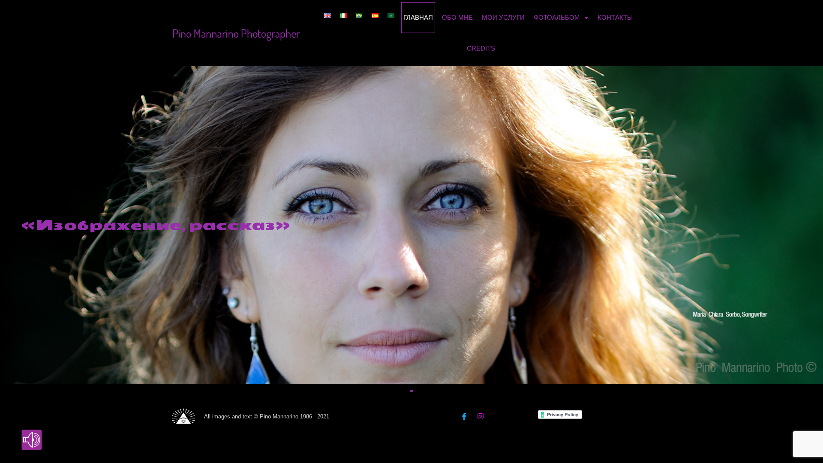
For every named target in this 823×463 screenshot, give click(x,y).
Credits (481, 48)
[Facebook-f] (464, 416)
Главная (418, 17)
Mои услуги (503, 17)
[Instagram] (480, 416)
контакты (615, 17)
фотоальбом (557, 17)
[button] (396, 391)
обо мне (457, 17)
